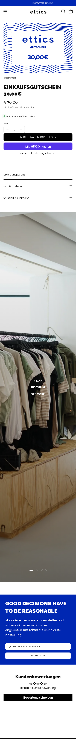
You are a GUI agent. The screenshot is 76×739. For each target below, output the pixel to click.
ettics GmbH (10, 78)
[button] (62, 11)
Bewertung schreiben (38, 697)
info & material (13, 186)
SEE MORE (38, 394)
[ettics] (38, 11)
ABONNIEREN (38, 655)
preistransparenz (14, 174)
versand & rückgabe (16, 198)
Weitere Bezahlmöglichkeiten (38, 153)
